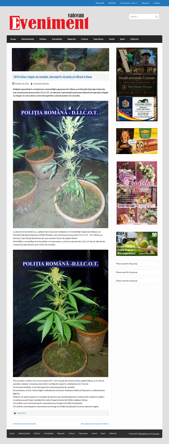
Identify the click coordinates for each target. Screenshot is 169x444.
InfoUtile (112, 3)
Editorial (134, 39)
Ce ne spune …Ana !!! (128, 3)
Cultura (84, 39)
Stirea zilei (100, 3)
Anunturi (145, 3)
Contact (156, 3)
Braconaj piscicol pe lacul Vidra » (95, 423)
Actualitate (57, 39)
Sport (122, 39)
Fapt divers (99, 39)
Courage (155, 433)
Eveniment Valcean (41, 83)
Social (111, 39)
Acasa (13, 39)
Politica (43, 39)
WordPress (143, 433)
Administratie (27, 39)
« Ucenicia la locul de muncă (24, 423)
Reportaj (72, 39)
